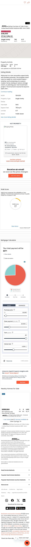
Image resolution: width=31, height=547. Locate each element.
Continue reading (6, 92)
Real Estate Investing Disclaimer (15, 532)
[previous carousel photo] (2, 15)
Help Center (19, 489)
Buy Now (22, 382)
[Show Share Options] (29, 2)
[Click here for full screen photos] (29, 7)
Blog (9, 492)
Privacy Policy (18, 526)
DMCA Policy (20, 533)
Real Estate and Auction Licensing (11, 514)
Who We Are (4, 489)
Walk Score (5, 189)
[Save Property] (25, 2)
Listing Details (6, 72)
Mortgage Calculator (8, 240)
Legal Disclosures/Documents (19, 492)
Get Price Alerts (15, 175)
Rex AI (2, 496)
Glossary (3, 492)
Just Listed (7, 419)
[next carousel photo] (29, 15)
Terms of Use (7, 526)
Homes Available (20, 419)
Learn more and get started (15, 161)
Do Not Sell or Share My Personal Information (15, 534)
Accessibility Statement (19, 531)
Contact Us (12, 489)
